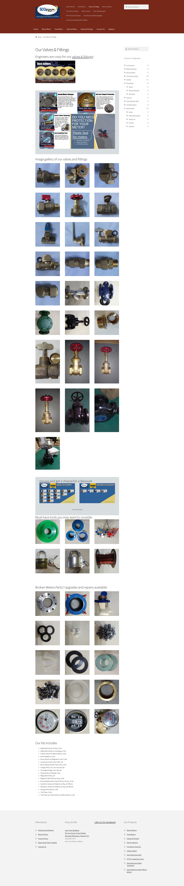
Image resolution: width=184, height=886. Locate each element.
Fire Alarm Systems (72, 11)
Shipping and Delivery (46, 830)
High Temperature (134, 116)
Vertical (131, 123)
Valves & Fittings (94, 7)
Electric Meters (107, 7)
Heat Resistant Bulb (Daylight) (92, 16)
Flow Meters (82, 7)
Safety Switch (85, 11)
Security (129, 98)
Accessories (130, 65)
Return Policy (43, 834)
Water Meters (70, 7)
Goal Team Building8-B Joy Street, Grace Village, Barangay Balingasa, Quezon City (77, 833)
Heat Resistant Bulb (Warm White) (76, 20)
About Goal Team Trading (47, 843)
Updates (111, 29)
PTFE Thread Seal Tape (73, 16)
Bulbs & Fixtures (131, 69)
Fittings (128, 80)
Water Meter (46, 29)
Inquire (44, 481)
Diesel (131, 87)
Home (36, 29)
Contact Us (101, 29)
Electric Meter (72, 29)
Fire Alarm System (132, 76)
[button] (55, 72)
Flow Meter (59, 29)
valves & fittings (82, 57)
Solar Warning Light (99, 11)
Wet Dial (131, 126)
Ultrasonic (132, 94)
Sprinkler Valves (131, 105)
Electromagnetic (134, 90)
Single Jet (132, 119)
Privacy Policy (43, 838)
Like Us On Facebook (105, 822)
